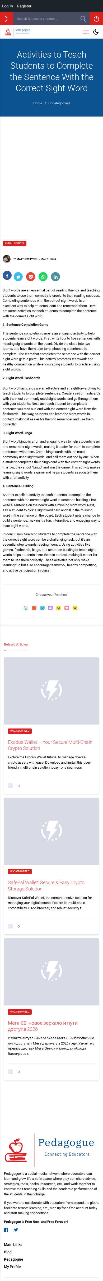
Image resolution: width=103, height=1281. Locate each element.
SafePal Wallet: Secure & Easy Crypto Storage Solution (46, 885)
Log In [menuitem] (7, 6)
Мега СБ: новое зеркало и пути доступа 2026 (43, 1026)
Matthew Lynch (27, 259)
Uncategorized (14, 243)
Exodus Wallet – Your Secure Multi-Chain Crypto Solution (50, 745)
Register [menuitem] (24, 6)
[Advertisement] (51, 170)
